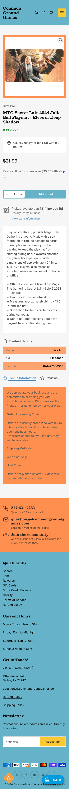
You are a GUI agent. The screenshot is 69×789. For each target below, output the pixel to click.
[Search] (36, 12)
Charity (8, 595)
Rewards (9, 580)
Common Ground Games (27, 784)
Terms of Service (14, 600)
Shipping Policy (13, 705)
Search (8, 571)
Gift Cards (9, 585)
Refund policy (12, 604)
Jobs (6, 576)
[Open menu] (62, 12)
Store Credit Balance (17, 590)
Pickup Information (22, 378)
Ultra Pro (9, 106)
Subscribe (53, 741)
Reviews (52, 378)
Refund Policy (12, 697)
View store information (26, 218)
